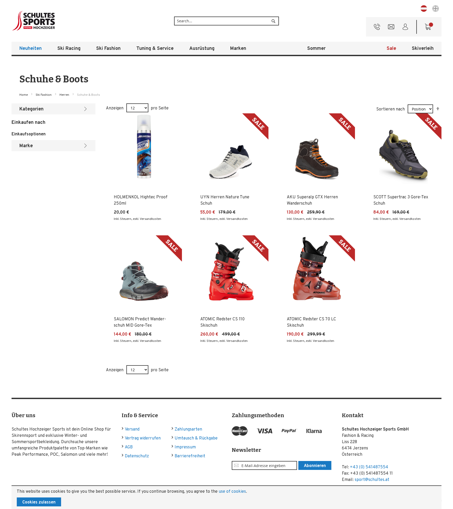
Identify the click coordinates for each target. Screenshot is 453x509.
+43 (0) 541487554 (369, 467)
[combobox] (226, 21)
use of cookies (232, 491)
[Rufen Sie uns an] (377, 28)
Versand (132, 429)
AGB (129, 447)
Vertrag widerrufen (143, 438)
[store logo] (51, 20)
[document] (226, 497)
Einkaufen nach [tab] (28, 123)
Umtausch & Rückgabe (196, 438)
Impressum (185, 447)
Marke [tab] (26, 146)
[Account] (405, 28)
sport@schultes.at (372, 480)
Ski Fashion (44, 95)
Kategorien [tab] (31, 109)
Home (24, 95)
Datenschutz (137, 456)
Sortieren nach (390, 109)
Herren (65, 95)
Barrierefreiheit (190, 456)
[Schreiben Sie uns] (391, 28)
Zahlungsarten (188, 429)
